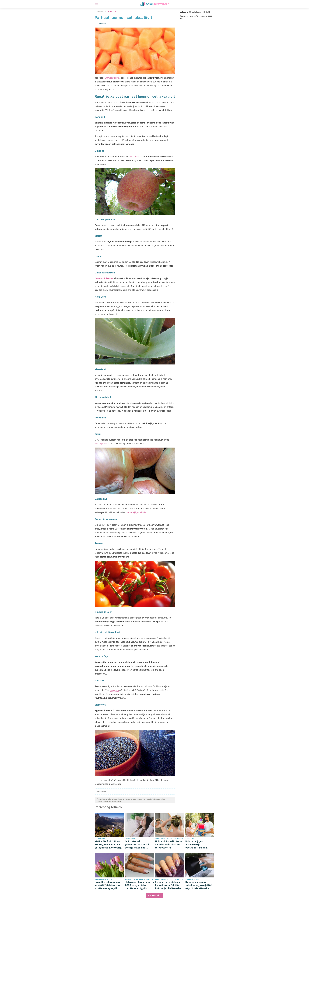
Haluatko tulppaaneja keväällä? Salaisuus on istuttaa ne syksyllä (108, 885)
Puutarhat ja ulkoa (103, 879)
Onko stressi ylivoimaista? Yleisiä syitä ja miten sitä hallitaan (137, 844)
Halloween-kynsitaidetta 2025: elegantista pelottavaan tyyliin (139, 885)
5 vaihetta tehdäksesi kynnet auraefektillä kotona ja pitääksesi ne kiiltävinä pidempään (168, 885)
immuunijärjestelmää (136, 512)
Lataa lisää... (154, 895)
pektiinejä (134, 156)
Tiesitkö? (189, 839)
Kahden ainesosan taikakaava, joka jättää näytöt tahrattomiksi (198, 885)
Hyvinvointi (130, 839)
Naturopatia (112, 12)
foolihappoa (101, 443)
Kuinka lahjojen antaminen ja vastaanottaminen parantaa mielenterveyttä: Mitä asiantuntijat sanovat (198, 844)
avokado (114, 690)
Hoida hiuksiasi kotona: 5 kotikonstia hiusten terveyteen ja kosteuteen (169, 844)
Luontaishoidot (100, 12)
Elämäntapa (100, 839)
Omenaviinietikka (104, 278)
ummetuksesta (112, 78)
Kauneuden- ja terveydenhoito (169, 839)
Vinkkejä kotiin (192, 879)
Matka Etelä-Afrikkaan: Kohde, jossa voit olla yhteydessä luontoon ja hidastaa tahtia (108, 844)
